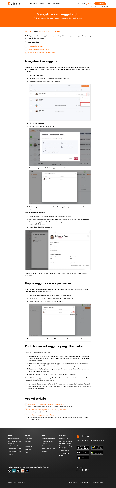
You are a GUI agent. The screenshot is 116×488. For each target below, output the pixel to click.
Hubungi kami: (99, 7)
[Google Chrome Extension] (83, 458)
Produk (32, 4)
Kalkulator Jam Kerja (48, 438)
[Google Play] (97, 447)
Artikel (44, 451)
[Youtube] (85, 470)
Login (83, 4)
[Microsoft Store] (97, 452)
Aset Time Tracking (48, 449)
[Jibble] (14, 3)
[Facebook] (80, 470)
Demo (89, 4)
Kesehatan (28, 449)
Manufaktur (28, 444)
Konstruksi (28, 441)
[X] (88, 470)
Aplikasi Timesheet (14, 446)
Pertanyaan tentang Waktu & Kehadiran (65, 447)
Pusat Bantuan (64, 438)
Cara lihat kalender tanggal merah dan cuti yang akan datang (47, 410)
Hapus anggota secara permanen (38, 49)
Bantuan (28, 31)
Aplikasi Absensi (13, 438)
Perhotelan (28, 447)
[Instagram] (82, 470)
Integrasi (10, 454)
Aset (48, 4)
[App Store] (83, 447)
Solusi (41, 4)
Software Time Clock (14, 449)
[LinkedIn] (77, 470)
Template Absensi (48, 446)
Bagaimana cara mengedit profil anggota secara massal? (46, 405)
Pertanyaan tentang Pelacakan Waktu (65, 442)
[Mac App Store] (83, 452)
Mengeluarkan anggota (35, 46)
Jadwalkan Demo (64, 451)
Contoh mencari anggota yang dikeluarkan (41, 52)
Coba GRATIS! (100, 4)
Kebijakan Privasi (98, 482)
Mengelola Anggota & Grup (49, 31)
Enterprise (56, 4)
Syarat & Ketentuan (84, 482)
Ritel (26, 452)
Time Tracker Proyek (14, 451)
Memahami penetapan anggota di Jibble (41, 415)
